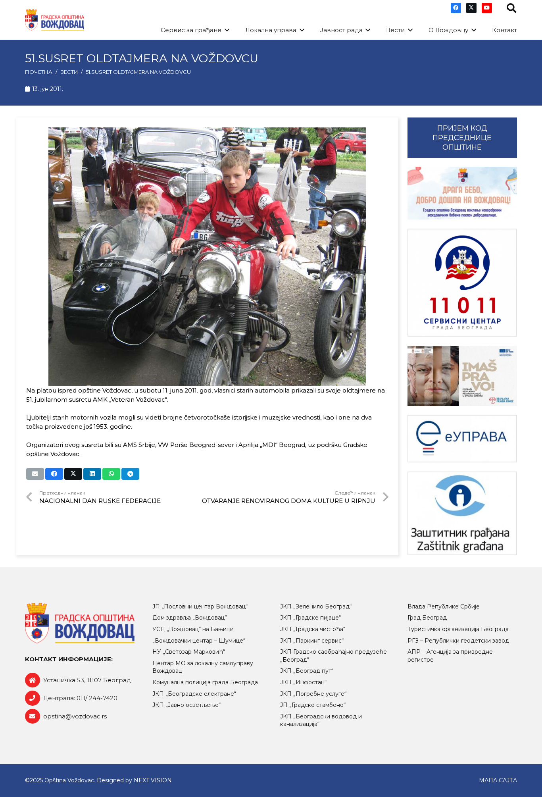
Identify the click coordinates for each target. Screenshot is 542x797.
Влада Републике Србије (443, 606)
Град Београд (427, 617)
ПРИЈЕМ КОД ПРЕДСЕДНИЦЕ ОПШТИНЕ (462, 138)
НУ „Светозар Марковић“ (188, 651)
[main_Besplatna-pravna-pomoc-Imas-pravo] (462, 376)
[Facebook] (456, 8)
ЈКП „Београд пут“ (306, 670)
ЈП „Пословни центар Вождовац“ (200, 606)
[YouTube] (487, 8)
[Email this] (35, 474)
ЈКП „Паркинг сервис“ (312, 640)
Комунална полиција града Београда (205, 682)
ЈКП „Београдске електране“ (194, 693)
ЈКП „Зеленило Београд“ (316, 606)
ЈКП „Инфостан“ (303, 682)
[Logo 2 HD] (462, 513)
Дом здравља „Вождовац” (189, 617)
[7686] (462, 193)
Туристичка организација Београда (458, 629)
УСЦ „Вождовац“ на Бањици (193, 629)
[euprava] (462, 439)
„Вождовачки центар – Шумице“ (198, 640)
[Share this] (54, 474)
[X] (471, 8)
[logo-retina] (54, 20)
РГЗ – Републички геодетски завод (458, 640)
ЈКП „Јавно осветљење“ (186, 704)
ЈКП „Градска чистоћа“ (312, 629)
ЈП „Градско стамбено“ (313, 704)
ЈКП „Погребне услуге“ (313, 693)
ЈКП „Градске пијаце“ (310, 617)
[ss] (462, 282)
